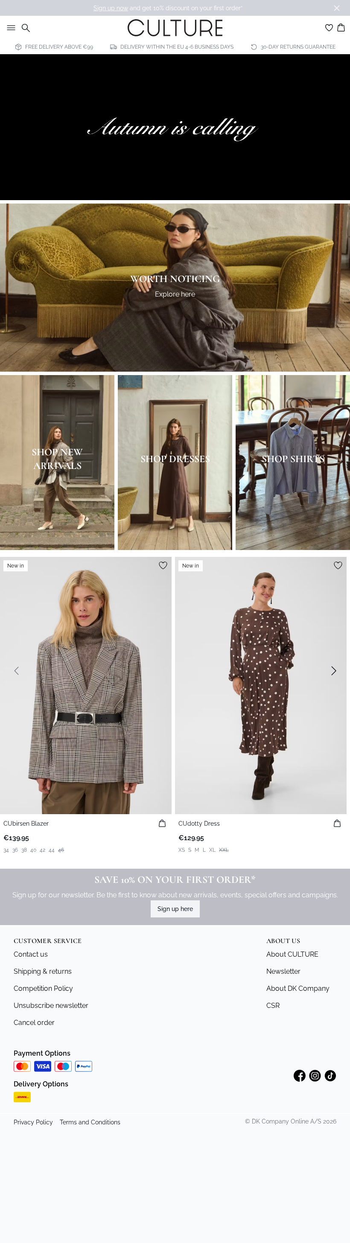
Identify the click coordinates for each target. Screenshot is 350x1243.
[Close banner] (336, 8)
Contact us (31, 954)
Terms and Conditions (90, 1122)
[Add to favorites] (163, 565)
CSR (273, 1005)
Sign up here (175, 908)
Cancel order (34, 1023)
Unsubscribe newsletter (51, 1005)
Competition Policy (43, 988)
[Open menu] (9, 27)
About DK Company (298, 988)
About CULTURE (292, 954)
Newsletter (283, 971)
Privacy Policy (33, 1122)
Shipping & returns (43, 971)
